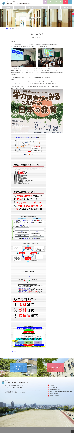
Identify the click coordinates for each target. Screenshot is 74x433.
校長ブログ (8, 28)
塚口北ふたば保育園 (54, 395)
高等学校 (31, 7)
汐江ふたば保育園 (54, 393)
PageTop (72, 431)
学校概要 (8, 7)
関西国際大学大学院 (54, 387)
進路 (55, 7)
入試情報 (66, 7)
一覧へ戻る (13, 351)
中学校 (19, 7)
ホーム (3, 28)
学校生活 (43, 7)
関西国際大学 (53, 385)
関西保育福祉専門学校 (55, 389)
